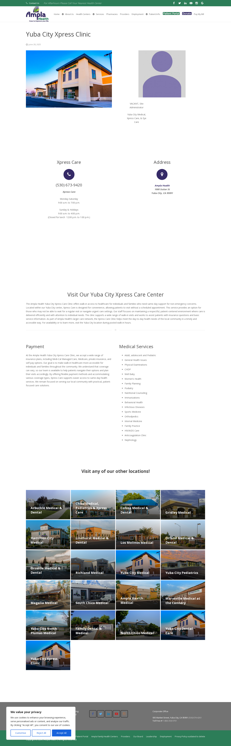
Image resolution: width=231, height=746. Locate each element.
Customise (20, 732)
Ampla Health (162, 185)
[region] (40, 723)
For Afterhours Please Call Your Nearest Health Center (73, 3)
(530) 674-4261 (195, 717)
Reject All (41, 732)
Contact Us (34, 3)
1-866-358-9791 (170, 720)
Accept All (61, 732)
